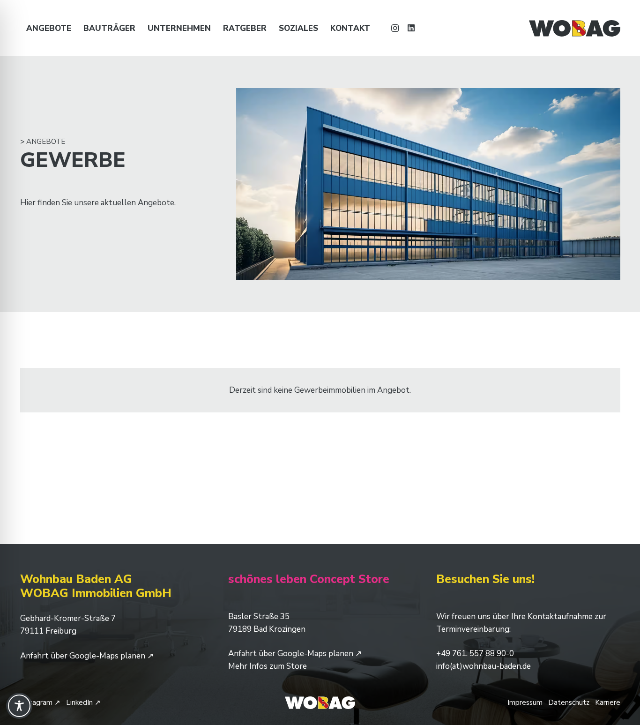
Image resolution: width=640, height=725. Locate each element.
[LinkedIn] (411, 28)
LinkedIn (83, 702)
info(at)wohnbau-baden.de (483, 666)
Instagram (40, 702)
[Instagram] (395, 28)
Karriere (607, 702)
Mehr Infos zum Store (267, 666)
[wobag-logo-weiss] (320, 702)
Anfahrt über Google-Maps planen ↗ (87, 655)
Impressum (525, 702)
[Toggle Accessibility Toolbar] (19, 706)
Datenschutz (568, 702)
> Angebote (42, 141)
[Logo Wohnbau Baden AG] (574, 28)
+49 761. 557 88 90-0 (475, 653)
